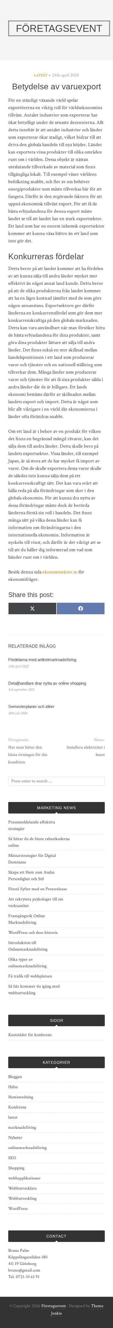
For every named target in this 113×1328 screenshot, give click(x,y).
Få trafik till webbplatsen (30, 976)
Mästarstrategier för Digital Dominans (32, 859)
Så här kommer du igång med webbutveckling (34, 989)
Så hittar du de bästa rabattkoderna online (39, 842)
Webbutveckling (22, 1198)
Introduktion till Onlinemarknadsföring (27, 946)
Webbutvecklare (22, 1188)
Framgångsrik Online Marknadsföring (26, 919)
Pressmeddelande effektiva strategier (31, 825)
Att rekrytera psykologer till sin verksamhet (35, 902)
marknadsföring (22, 1127)
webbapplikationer (24, 1178)
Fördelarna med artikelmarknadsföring (42, 659)
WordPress (18, 1209)
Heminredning (20, 1097)
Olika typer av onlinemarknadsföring (27, 963)
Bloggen (15, 1077)
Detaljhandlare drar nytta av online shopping (47, 683)
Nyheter (15, 1138)
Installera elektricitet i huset (86, 751)
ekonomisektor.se (60, 572)
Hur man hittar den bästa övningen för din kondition (27, 754)
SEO (12, 1158)
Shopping (16, 1168)
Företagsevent (53, 1306)
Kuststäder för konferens (30, 1035)
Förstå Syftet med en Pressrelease (37, 889)
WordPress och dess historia (33, 932)
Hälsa (13, 1087)
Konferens (17, 1107)
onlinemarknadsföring (27, 1148)
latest (40, 75)
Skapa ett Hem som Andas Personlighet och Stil (31, 875)
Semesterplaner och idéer (31, 706)
